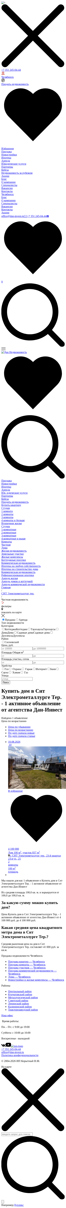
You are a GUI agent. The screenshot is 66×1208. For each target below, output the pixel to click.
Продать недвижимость (15, 84)
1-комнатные (8, 529)
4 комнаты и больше (13, 520)
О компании (8, 182)
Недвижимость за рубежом (16, 172)
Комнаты (6, 541)
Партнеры (7, 166)
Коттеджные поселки (13, 560)
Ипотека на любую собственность (21, 566)
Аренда (5, 160)
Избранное (7, 148)
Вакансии (7, 188)
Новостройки (9, 154)
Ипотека (6, 157)
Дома (4, 547)
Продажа (6, 151)
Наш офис (7, 1015)
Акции (5, 176)
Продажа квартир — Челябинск (26, 961)
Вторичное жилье (11, 523)
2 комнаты (7, 514)
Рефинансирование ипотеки (17, 575)
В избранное (15, 790)
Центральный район (20, 991)
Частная (5, 544)
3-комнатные (8, 535)
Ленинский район (18, 1003)
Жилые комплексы (12, 556)
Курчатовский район (20, 994)
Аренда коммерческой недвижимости (23, 584)
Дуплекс (19, 1205)
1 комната (7, 511)
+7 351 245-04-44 (11, 69)
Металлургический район (23, 997)
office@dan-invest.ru (12, 216)
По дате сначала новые (21, 733)
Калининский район (20, 1006)
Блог (4, 179)
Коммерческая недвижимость (18, 563)
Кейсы (5, 169)
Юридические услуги (13, 163)
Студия (5, 508)
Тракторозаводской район (23, 1009)
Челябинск (7, 77)
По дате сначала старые (21, 736)
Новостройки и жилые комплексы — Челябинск (36, 979)
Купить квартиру (11, 505)
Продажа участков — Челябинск (27, 967)
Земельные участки (12, 553)
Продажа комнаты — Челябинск (27, 964)
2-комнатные (8, 532)
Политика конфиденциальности (19, 1055)
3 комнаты (7, 517)
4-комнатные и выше (13, 538)
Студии (5, 526)
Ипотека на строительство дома (19, 569)
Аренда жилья (9, 578)
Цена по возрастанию (20, 729)
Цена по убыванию (19, 726)
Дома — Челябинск (19, 976)
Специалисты (9, 185)
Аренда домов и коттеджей (17, 581)
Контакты (7, 191)
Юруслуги (14, 492)
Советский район (18, 1000)
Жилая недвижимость (14, 550)
